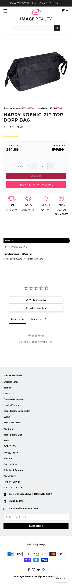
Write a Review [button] (37, 299)
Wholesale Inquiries (13, 399)
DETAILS (9, 240)
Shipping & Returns (13, 470)
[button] (5, 11)
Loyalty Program (11, 405)
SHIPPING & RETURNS (16, 247)
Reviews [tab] (15, 319)
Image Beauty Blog (12, 435)
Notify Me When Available (36, 184)
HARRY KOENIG (15, 127)
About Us (8, 429)
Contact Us (9, 393)
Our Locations (10, 464)
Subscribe (36, 526)
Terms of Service (11, 482)
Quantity (23, 166)
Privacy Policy (10, 453)
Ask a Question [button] (38, 308)
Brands (7, 388)
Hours (6, 440)
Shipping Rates (11, 382)
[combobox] (33, 28)
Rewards (7, 458)
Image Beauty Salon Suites (16, 411)
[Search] (57, 28)
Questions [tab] (36, 319)
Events (6, 417)
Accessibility (9, 476)
